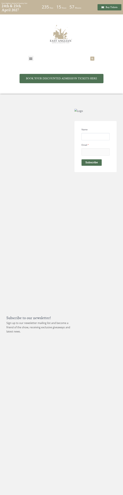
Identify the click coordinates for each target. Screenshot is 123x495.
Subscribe (91, 162)
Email (85, 145)
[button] (30, 58)
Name (85, 129)
